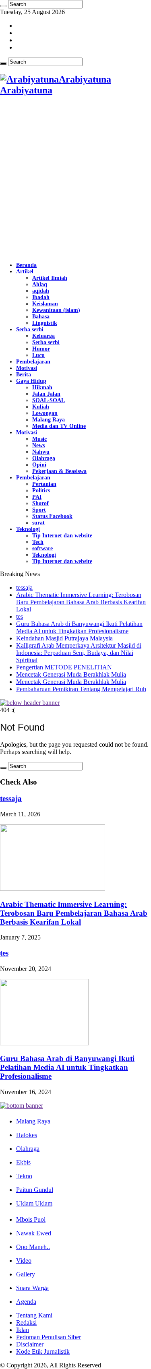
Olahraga (43, 458)
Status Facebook (52, 516)
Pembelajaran (33, 362)
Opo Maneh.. (33, 1246)
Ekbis (23, 1162)
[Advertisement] (75, 179)
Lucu (38, 355)
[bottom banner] (21, 1105)
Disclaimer (29, 1344)
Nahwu (41, 452)
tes (19, 616)
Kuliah (40, 407)
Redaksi (26, 1322)
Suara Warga (32, 1287)
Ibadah (41, 297)
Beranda (26, 265)
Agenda (26, 1301)
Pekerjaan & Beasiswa (59, 471)
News (38, 445)
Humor (41, 349)
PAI (36, 497)
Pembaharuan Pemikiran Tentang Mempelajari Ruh (81, 689)
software (42, 548)
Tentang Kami (34, 1315)
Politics (41, 490)
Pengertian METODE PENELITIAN (64, 667)
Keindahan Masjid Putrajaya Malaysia (64, 638)
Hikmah (42, 387)
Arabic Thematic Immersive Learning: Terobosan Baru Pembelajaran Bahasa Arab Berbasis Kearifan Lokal (81, 602)
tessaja (24, 587)
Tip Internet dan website (62, 536)
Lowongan (45, 413)
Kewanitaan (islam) (56, 310)
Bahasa (41, 317)
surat (38, 523)
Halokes (26, 1135)
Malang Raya (48, 420)
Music (39, 439)
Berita (23, 375)
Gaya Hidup (31, 381)
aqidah (40, 291)
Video (23, 1260)
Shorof (40, 503)
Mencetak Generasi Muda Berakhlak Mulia (71, 674)
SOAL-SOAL (48, 400)
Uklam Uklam (34, 1203)
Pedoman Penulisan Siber (48, 1337)
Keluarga (43, 336)
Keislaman (45, 304)
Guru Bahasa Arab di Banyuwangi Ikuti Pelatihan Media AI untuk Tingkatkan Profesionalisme (79, 627)
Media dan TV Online (59, 426)
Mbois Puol (31, 1219)
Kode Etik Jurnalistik (43, 1351)
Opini (39, 465)
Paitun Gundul (34, 1189)
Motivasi (26, 368)
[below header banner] (30, 702)
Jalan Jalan (46, 394)
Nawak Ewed (33, 1233)
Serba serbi (29, 329)
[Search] (3, 6)
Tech (37, 542)
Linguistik (44, 323)
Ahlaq (39, 284)
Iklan (22, 1329)
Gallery (25, 1274)
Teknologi (28, 529)
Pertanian (44, 484)
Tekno (24, 1176)
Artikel (24, 271)
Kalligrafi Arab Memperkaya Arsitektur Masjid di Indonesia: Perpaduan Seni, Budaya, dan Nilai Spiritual (78, 652)
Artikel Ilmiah (49, 278)
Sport (39, 510)
